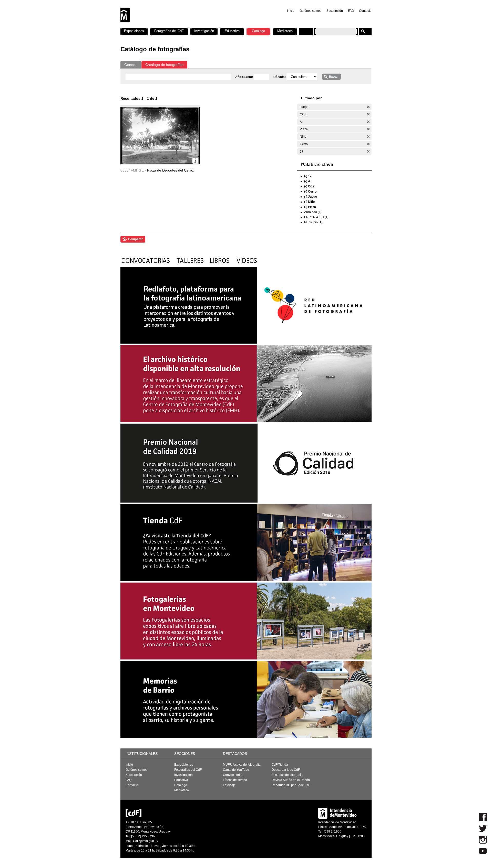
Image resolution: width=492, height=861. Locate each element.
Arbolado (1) (313, 212)
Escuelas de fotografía (287, 775)
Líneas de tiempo (235, 780)
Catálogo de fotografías (164, 65)
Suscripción (334, 11)
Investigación (204, 31)
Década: (279, 77)
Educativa (232, 31)
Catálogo (258, 31)
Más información (195, 160)
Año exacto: (244, 77)
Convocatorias (233, 775)
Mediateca (285, 31)
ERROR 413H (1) (316, 217)
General (130, 65)
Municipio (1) (313, 222)
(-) (368, 107)
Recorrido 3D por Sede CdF (291, 785)
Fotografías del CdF (169, 31)
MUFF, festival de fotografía (242, 764)
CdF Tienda (280, 764)
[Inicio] (187, 25)
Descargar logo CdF (286, 770)
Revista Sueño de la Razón (291, 780)
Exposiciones (134, 31)
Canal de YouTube (236, 770)
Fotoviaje (229, 785)
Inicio (290, 11)
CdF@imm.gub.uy (145, 841)
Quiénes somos (310, 11)
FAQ (351, 11)
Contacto (365, 11)
